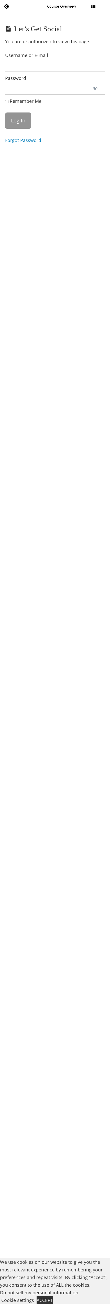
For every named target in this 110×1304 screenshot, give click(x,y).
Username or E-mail (26, 55)
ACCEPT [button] (45, 1300)
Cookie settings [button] (17, 1300)
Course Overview (61, 6)
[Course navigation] (93, 6)
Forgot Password (23, 140)
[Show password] (95, 88)
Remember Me (24, 101)
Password (15, 78)
